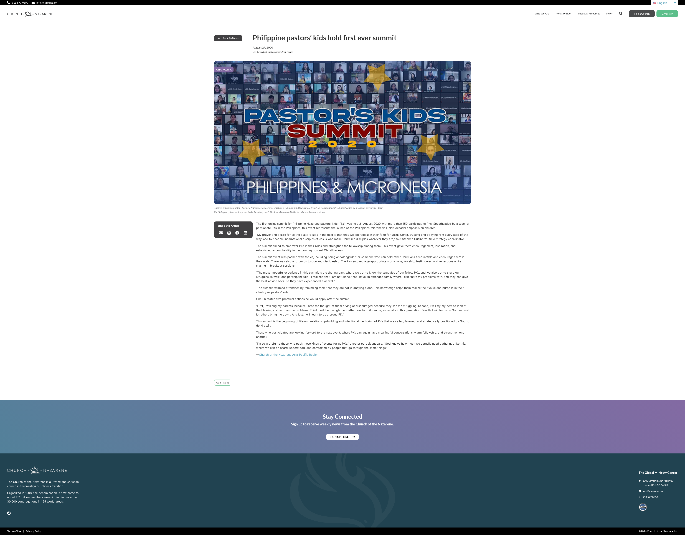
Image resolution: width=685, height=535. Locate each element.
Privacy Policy (34, 531)
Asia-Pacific (222, 382)
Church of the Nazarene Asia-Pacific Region (288, 354)
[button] (221, 233)
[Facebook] (9, 513)
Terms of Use (14, 531)
